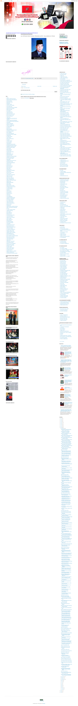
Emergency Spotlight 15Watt (64, 150)
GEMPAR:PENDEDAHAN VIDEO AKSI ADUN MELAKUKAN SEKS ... (66, 487)
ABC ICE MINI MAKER (63, 268)
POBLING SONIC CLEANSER (11, 232)
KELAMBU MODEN (9, 136)
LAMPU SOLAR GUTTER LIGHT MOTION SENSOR (65, 111)
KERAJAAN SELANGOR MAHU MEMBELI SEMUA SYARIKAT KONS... (65, 669)
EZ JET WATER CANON (10, 158)
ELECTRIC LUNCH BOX (10, 172)
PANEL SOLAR (62, 146)
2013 (61, 423)
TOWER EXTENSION (10, 210)
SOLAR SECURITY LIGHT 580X (65, 148)
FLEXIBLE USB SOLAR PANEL (64, 84)
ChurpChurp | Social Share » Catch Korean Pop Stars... (66, 583)
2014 (61, 422)
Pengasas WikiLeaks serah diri (65, 646)
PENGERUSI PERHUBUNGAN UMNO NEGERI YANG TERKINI (66, 478)
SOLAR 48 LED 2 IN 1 (63, 140)
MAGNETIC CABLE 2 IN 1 (10, 245)
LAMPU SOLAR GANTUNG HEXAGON (65, 136)
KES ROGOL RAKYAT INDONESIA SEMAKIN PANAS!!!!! (66, 448)
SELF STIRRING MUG (63, 290)
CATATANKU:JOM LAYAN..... (65, 510)
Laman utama (39, 86)
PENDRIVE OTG (9, 169)
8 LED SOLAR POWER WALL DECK (65, 98)
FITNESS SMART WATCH (10, 247)
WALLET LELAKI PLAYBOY (11, 234)
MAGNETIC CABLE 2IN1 (63, 219)
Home (7, 97)
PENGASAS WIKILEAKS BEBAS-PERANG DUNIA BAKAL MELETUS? (66, 575)
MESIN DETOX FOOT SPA (10, 108)
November (62, 676)
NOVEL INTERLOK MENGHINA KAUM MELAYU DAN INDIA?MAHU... (66, 436)
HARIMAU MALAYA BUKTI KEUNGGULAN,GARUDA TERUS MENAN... (66, 459)
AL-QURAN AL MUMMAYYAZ (11, 229)
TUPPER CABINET (63, 171)
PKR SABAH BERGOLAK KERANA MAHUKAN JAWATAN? (66, 515)
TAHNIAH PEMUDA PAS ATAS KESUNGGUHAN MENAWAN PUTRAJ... (65, 473)
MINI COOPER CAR (9, 219)
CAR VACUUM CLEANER (10, 105)
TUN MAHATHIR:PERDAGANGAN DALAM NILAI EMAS (66, 593)
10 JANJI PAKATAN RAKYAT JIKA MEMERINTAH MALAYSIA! (66, 498)
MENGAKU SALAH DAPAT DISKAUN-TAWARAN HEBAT (66, 606)
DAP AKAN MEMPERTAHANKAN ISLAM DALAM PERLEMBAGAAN (66, 534)
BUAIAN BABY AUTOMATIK (11, 170)
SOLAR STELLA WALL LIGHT (64, 127)
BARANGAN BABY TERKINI (11, 147)
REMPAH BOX (9, 205)
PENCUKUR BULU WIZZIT (10, 185)
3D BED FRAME (9, 150)
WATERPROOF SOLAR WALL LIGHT (65, 141)
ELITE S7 (8, 208)
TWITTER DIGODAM (64, 602)
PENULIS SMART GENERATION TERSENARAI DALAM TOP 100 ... (66, 461)
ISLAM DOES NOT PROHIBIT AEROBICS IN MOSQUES (65, 432)
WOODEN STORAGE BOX (10, 157)
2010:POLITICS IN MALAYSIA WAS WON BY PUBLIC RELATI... (66, 430)
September (62, 679)
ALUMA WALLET (9, 192)
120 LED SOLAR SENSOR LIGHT (65, 124)
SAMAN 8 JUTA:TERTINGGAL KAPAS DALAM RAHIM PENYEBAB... (66, 440)
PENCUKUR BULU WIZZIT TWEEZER (65, 332)
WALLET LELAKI (9, 204)
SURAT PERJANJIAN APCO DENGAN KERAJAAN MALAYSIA (66, 563)
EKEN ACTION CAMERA (10, 248)
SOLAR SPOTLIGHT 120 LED (64, 113)
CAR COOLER (9, 137)
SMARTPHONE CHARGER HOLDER (65, 214)
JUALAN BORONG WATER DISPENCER (12, 121)
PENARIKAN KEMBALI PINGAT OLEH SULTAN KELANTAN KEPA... (66, 664)
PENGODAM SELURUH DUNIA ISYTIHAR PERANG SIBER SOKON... (65, 635)
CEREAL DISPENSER (10, 123)
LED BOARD (8, 223)
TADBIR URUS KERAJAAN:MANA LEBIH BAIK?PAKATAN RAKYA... (66, 451)
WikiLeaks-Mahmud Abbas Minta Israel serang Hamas (65, 494)
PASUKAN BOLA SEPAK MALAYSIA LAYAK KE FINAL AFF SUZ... (66, 557)
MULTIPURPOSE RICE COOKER (11, 134)
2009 (61, 690)
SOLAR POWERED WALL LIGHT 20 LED (66, 121)
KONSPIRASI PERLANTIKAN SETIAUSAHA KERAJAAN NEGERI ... (66, 464)
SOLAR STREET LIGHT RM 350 (65, 143)
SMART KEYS (9, 240)
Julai (62, 681)
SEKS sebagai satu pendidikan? (65, 657)
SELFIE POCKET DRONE (10, 244)
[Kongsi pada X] (39, 78)
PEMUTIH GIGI (9, 181)
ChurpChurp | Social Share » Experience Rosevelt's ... (65, 521)
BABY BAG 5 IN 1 (62, 190)
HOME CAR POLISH (10, 175)
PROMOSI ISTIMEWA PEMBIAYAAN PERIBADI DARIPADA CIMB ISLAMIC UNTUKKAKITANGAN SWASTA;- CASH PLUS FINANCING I (66, 361)
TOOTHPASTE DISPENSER (11, 162)
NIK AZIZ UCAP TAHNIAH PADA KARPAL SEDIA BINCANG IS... (66, 519)
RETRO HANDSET (9, 167)
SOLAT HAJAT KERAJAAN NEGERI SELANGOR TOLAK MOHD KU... (66, 444)
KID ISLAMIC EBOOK (63, 242)
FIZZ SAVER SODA (9, 106)
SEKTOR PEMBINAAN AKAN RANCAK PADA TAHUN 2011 (65, 476)
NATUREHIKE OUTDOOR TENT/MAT (12, 253)
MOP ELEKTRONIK (9, 155)
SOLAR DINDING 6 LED (63, 142)
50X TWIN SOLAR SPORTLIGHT (65, 82)
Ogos (62, 680)
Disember (62, 428)
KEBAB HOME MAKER (10, 182)
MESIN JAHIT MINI (9, 109)
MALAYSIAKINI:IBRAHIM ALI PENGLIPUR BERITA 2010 (65, 491)
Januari (62, 689)
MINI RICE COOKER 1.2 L (10, 124)
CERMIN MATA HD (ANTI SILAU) (11, 160)
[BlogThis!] (38, 78)
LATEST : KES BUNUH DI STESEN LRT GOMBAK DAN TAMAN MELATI (66, 346)
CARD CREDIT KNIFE (63, 216)
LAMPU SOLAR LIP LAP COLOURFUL (65, 147)
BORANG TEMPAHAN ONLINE (11, 98)
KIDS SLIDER (9, 211)
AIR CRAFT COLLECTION (64, 205)
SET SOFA (61, 170)
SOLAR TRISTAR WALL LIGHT (64, 102)
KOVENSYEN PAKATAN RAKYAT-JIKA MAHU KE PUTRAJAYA (66, 561)
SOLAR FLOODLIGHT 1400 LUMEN (65, 154)
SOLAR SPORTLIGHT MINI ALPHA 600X (66, 81)
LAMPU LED (8, 117)
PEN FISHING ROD (63, 204)
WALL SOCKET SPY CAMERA (64, 250)
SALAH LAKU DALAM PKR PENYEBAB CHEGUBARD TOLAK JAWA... (66, 481)
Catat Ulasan (24, 84)
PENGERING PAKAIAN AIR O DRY (65, 270)
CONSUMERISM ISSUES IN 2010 (66, 511)
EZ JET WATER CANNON (64, 280)
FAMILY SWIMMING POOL (10, 179)
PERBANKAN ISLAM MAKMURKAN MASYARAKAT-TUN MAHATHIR (66, 641)
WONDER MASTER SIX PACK (11, 186)
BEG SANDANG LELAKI (63, 164)
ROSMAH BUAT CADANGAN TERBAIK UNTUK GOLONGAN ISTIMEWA (66, 566)
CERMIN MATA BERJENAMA (11, 197)
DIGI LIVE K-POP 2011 (64, 671)
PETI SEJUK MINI (62, 260)
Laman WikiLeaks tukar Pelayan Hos (66, 650)
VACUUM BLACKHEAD (10, 242)
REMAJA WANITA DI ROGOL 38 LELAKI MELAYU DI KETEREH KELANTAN (68, 395)
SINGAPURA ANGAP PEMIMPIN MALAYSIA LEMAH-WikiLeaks (65, 611)
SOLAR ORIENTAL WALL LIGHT (65, 101)
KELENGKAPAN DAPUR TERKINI (11, 145)
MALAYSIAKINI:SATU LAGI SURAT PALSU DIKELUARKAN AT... (66, 619)
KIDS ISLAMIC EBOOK (10, 222)
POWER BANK (9, 135)
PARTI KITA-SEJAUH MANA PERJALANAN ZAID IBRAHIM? (66, 596)
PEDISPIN (61, 333)
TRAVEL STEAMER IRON (10, 125)
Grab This (61, 341)
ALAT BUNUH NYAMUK (10, 131)
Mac (62, 686)
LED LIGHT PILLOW (9, 116)
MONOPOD (8, 103)
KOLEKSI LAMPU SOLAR (10, 230)
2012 (61, 424)
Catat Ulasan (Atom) (27, 87)
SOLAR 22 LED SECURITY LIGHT (65, 125)
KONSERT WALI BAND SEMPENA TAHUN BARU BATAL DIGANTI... (66, 442)
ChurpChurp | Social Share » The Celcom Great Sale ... (66, 585)
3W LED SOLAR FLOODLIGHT (64, 96)
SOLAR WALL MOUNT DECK (64, 83)
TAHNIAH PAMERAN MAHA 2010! (66, 658)
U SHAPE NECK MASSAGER (64, 326)
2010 (61, 427)
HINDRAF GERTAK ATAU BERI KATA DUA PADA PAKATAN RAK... (66, 536)
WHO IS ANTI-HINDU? (64, 449)
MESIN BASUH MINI (63, 261)
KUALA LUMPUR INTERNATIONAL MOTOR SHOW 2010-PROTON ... (66, 675)
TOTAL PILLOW (9, 173)
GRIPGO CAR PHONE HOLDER (11, 180)
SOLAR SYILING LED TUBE (64, 137)
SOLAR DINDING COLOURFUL (64, 114)
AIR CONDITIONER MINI (10, 133)
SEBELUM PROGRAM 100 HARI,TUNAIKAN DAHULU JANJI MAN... (66, 532)
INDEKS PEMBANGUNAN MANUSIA (66, 609)
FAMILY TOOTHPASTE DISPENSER (12, 207)
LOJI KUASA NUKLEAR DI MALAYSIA (66, 543)
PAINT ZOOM (8, 168)
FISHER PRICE (62, 185)
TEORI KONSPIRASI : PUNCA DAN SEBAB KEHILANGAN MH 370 (68, 368)
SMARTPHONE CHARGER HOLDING (12, 206)
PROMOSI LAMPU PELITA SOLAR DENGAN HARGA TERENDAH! (68, 403)
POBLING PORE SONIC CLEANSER (65, 335)
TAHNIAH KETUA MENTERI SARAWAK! (65, 549)
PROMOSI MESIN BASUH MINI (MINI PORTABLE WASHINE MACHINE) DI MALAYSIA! (68, 381)
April (62, 685)
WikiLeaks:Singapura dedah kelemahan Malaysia (65, 625)
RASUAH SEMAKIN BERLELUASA (66, 628)
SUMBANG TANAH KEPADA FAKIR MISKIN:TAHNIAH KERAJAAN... (66, 568)
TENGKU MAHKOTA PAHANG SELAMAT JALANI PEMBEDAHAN (66, 538)
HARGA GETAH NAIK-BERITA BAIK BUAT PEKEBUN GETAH (66, 572)
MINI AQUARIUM (9, 220)
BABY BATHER (9, 184)
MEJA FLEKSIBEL (62, 269)
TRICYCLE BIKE (9, 218)
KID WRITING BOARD (10, 221)
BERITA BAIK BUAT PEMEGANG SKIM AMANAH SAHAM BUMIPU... (66, 517)
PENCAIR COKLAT (9, 193)
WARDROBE (8, 159)
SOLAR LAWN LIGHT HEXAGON (65, 135)
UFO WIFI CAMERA (63, 252)
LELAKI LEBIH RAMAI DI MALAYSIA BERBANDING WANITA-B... (66, 496)
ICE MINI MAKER (9, 126)
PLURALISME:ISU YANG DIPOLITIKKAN (64, 591)
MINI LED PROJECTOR (10, 138)
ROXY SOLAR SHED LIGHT (64, 91)
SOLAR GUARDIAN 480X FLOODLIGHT (66, 85)
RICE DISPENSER (63, 294)
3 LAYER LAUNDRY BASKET (11, 209)
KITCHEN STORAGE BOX (64, 296)
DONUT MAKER (62, 286)
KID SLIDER (62, 189)
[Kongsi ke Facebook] (40, 78)
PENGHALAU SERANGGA (10, 198)
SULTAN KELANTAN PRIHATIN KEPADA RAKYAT (65, 466)
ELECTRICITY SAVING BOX (11, 174)
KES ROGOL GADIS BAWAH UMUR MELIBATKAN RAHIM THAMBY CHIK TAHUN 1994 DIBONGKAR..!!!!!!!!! (65, 410)
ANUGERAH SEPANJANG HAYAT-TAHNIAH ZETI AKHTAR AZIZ (66, 500)
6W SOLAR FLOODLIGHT (64, 97)
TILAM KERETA (9, 143)
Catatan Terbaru (23, 86)
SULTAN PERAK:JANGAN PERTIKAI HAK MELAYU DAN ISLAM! (66, 643)
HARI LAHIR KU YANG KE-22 (65, 629)
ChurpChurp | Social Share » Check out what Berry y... (66, 579)
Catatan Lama (55, 86)
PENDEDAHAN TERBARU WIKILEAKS (65, 653)
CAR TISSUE (8, 195)
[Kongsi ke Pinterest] (41, 78)
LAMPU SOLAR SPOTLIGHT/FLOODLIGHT (64, 153)
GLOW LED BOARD (63, 197)
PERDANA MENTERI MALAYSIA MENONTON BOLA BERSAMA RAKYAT (66, 551)
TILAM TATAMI (9, 148)
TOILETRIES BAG (62, 202)
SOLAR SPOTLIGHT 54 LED (64, 112)
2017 (61, 418)
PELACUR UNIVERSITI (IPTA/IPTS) (66, 659)
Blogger (44, 703)
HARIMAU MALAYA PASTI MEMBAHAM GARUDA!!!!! (65, 485)
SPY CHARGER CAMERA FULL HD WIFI (66, 249)
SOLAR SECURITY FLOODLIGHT (65, 80)
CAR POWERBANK (9, 196)
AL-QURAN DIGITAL (10, 187)
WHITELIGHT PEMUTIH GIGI (64, 331)
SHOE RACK (8, 194)
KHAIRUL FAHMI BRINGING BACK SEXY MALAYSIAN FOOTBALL (66, 453)
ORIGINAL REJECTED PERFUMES (12, 120)
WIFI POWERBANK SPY (10, 233)
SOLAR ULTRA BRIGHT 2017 (64, 118)
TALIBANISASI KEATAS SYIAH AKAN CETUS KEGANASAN (66, 555)
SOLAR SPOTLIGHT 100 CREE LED (65, 149)
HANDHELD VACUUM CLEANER (11, 156)
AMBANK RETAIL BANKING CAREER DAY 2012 (68, 388)
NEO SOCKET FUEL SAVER (64, 308)
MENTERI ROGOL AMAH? (65, 474)
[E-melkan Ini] (37, 78)
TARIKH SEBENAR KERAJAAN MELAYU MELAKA (65, 631)
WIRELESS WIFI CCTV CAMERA (65, 256)
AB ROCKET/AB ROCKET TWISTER (12, 107)
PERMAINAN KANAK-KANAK (11, 144)
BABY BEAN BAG (9, 149)
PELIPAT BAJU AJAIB (10, 161)
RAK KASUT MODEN (10, 228)
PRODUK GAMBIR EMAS (10, 252)
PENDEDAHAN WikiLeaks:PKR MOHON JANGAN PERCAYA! (65, 615)
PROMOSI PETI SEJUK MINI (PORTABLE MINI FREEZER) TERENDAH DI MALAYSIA (68, 353)
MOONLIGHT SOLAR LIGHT (64, 90)
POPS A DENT (9, 183)
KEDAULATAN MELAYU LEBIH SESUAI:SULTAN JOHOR (65, 639)
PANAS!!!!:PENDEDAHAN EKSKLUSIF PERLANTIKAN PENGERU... (66, 470)
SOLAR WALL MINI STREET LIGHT (65, 89)
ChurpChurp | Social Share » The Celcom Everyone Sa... (66, 589)
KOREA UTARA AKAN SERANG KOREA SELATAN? (65, 545)
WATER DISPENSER (63, 266)
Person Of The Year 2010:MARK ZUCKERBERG (65, 587)
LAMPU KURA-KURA (63, 73)
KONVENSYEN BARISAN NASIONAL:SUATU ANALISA (65, 655)
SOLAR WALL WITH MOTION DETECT (65, 126)
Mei (61, 684)
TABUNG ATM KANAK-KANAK (64, 198)
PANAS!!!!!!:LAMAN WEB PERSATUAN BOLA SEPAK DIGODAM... (66, 446)
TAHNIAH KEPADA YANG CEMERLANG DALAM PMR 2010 (66, 489)
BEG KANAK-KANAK (63, 186)
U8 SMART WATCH (63, 221)
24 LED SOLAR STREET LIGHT (64, 115)
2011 (61, 426)
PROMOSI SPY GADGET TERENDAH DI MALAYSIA (68, 376)
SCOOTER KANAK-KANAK (64, 191)
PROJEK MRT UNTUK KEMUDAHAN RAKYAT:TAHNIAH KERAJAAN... (66, 553)
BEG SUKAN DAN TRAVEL (64, 166)
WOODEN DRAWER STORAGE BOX (65, 172)
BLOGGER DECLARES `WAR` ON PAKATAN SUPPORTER (66, 455)
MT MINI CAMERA (9, 246)
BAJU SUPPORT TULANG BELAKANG (12, 235)
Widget (63, 341)
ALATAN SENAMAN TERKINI (64, 302)
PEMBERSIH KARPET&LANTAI (11, 146)
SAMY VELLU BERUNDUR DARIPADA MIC (65, 666)
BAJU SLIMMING (9, 132)
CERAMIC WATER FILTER (10, 231)
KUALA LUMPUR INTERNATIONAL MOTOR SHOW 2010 (66, 673)
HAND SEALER (9, 171)
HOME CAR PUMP (63, 235)
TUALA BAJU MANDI (10, 216)
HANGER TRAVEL (9, 104)
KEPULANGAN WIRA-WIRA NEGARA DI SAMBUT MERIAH (66, 438)
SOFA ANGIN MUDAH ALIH (64, 175)
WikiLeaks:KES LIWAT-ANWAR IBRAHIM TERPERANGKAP (65, 621)
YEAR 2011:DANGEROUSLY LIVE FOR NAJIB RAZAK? (66, 434)
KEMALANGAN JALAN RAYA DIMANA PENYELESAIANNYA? (66, 523)
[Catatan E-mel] (35, 78)
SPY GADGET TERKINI (10, 199)
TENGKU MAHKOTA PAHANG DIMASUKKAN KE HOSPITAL (65, 559)
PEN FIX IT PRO (9, 163)
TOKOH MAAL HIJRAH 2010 (65, 649)
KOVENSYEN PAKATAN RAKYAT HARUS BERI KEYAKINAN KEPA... (66, 617)
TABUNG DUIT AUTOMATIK (11, 217)
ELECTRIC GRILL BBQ (63, 274)
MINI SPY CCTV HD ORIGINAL (11, 243)
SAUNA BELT (9, 122)
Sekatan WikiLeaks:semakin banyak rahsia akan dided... (66, 601)
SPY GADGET (9, 110)
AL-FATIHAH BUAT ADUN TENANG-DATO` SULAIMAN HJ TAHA (66, 577)
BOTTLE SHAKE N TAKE (10, 115)
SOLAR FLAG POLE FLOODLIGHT (65, 86)
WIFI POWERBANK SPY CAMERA (65, 251)
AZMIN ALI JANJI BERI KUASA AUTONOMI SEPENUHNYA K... (66, 613)
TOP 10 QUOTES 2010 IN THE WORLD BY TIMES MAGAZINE (66, 502)
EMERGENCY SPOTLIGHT (10, 241)
